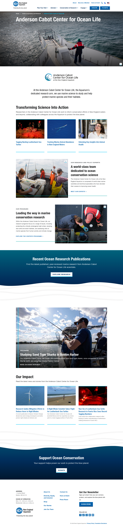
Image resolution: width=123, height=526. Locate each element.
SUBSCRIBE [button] (86, 504)
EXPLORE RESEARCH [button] (61, 274)
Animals (53, 8)
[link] (30, 135)
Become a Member (84, 2)
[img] (47, 8)
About (74, 2)
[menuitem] (74, 3)
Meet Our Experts (78, 191)
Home (17, 13)
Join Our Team (49, 509)
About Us (47, 492)
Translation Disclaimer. (101, 523)
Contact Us (63, 492)
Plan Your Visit (41, 8)
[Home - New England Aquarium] (20, 5)
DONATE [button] (94, 8)
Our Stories (47, 505)
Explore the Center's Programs (29, 236)
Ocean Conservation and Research (31, 13)
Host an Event (95, 2)
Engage (83, 8)
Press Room (64, 499)
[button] (102, 3)
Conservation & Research (68, 8)
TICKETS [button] (105, 8)
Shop (45, 502)
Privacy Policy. (91, 523)
